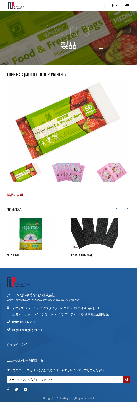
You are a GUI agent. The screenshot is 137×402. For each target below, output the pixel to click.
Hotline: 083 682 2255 (23, 322)
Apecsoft (90, 398)
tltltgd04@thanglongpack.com (27, 330)
